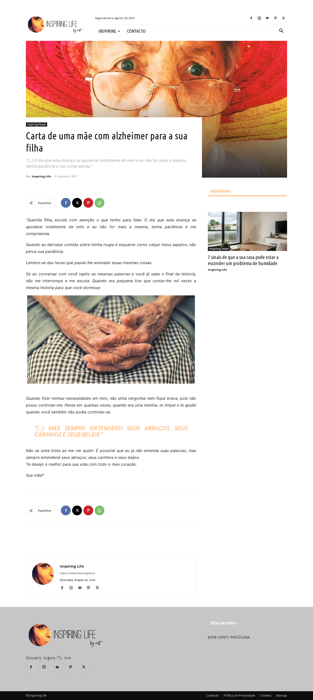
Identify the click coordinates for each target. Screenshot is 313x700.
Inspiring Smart (219, 248)
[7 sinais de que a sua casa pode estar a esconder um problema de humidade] (247, 231)
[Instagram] (259, 18)
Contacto (212, 695)
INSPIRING (107, 31)
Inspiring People (36, 124)
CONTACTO (136, 31)
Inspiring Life (41, 176)
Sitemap (281, 695)
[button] (281, 31)
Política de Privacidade (239, 695)
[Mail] (267, 18)
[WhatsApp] (99, 203)
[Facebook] (251, 18)
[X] (283, 18)
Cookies (265, 695)
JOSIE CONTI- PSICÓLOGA (229, 637)
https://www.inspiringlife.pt (77, 573)
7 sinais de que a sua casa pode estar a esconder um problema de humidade (243, 260)
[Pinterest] (275, 18)
